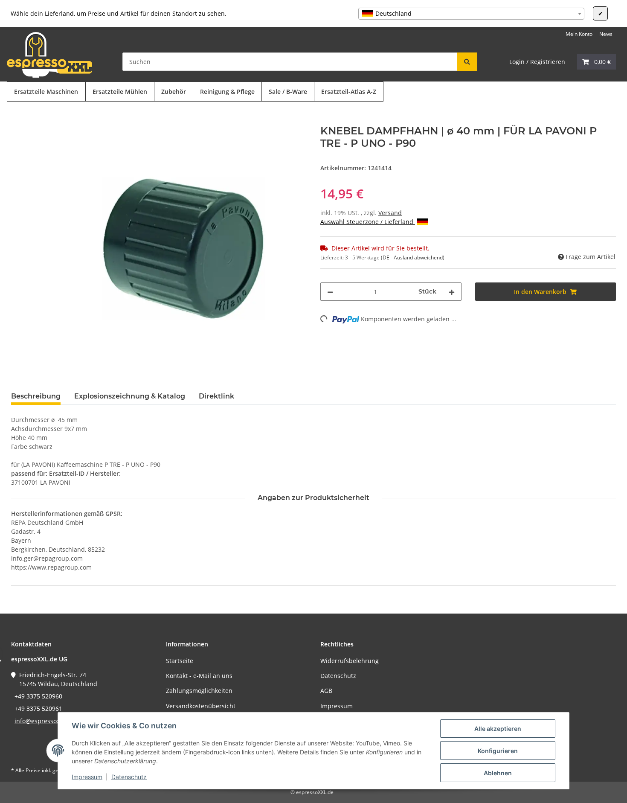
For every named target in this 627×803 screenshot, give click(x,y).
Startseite (179, 661)
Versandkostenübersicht (200, 706)
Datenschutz (129, 776)
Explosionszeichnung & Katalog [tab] (129, 396)
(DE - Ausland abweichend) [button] (412, 257)
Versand (390, 213)
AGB (326, 691)
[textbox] (471, 13)
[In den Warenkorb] (18, 120)
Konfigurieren (498, 750)
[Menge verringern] (330, 291)
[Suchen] (467, 61)
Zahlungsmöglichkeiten (199, 691)
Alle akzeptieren (497, 728)
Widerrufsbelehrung (349, 661)
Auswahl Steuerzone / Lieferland (367, 222)
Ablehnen (498, 773)
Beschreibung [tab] (36, 396)
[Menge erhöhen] (451, 291)
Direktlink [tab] (216, 396)
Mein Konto (579, 34)
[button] (596, 62)
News (605, 34)
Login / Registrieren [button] (537, 62)
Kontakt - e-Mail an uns (199, 676)
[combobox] (471, 14)
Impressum (87, 776)
